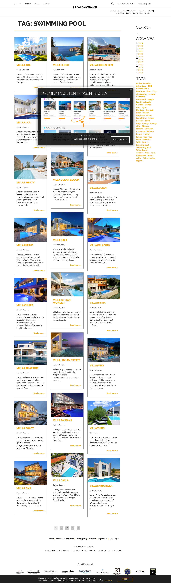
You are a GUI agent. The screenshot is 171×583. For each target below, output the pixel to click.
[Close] (131, 90)
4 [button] (90, 136)
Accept (125, 579)
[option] (85, 120)
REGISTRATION (120, 139)
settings (108, 580)
